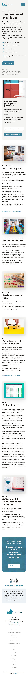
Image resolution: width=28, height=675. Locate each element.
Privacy (14, 661)
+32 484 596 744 (14, 622)
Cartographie (14, 629)
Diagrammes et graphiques (14, 632)
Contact (14, 652)
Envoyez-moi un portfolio (13, 134)
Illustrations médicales (14, 643)
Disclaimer (14, 667)
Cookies (14, 664)
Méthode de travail (14, 647)
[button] (4, 89)
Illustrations (14, 638)
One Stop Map (14, 659)
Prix (14, 650)
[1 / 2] (14, 89)
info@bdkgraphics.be (14, 624)
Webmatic (17, 673)
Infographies (14, 635)
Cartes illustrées (14, 640)
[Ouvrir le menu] (23, 5)
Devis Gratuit (14, 655)
